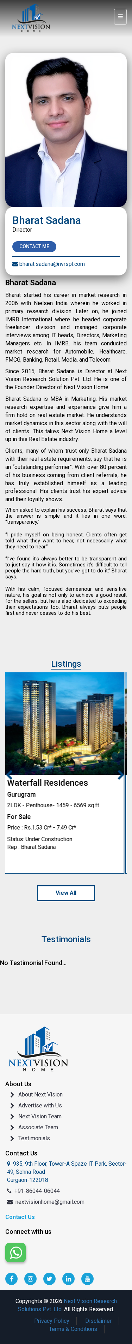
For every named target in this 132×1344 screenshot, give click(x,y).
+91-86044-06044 (37, 1191)
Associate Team (38, 1127)
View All (66, 893)
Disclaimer (98, 1321)
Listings (66, 664)
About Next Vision (40, 1094)
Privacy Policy (51, 1321)
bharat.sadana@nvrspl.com (52, 264)
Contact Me (34, 246)
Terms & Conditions (73, 1329)
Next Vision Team (40, 1116)
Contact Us (20, 1217)
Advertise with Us (40, 1105)
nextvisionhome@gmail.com (49, 1202)
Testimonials (34, 1138)
